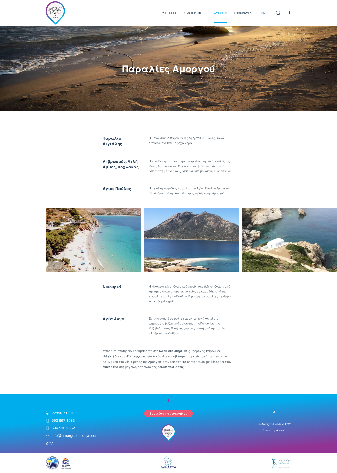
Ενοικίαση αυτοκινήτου (168, 413)
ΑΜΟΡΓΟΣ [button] (220, 13)
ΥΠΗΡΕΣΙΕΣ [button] (169, 13)
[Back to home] (55, 13)
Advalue (280, 430)
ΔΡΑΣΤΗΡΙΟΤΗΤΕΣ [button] (195, 13)
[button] (278, 13)
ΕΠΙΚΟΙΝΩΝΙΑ (242, 13)
